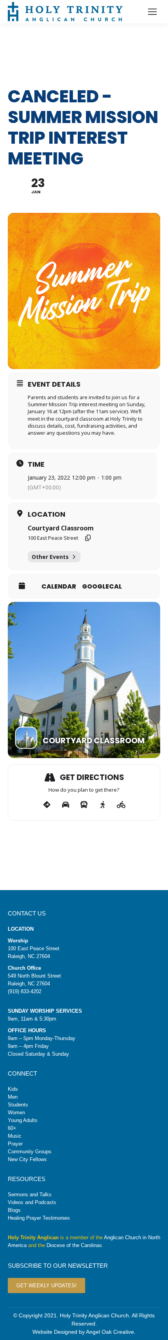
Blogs (14, 1210)
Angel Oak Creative (110, 1332)
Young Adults (23, 1120)
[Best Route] (47, 805)
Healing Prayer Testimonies (39, 1218)
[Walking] (102, 805)
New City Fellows (27, 1159)
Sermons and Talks (30, 1194)
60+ (12, 1128)
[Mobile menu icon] (152, 12)
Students (18, 1105)
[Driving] (65, 805)
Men (13, 1097)
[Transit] (84, 805)
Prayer (15, 1144)
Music (14, 1136)
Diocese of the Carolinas (74, 1245)
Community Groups (30, 1151)
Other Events (50, 556)
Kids (13, 1089)
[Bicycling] (121, 805)
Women (16, 1112)
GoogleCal (102, 586)
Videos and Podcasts (32, 1202)
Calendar (58, 586)
